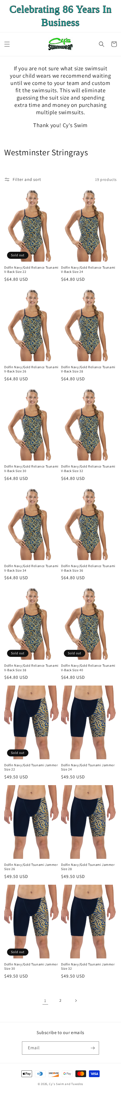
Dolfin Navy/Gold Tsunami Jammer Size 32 (88, 966)
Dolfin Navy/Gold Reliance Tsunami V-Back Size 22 (31, 269)
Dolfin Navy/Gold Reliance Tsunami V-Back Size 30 (31, 468)
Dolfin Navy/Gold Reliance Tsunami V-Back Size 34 (31, 568)
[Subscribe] (92, 1048)
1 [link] (45, 1000)
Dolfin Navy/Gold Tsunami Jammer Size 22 (31, 767)
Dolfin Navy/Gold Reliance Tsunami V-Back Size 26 (31, 369)
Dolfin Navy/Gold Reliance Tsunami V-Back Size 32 (88, 468)
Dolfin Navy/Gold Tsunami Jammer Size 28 (88, 866)
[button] (7, 44)
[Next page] (76, 1000)
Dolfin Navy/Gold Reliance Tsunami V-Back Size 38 (31, 667)
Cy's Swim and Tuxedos (66, 1084)
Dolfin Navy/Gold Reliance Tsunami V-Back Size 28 (88, 369)
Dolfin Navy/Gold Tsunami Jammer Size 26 (31, 866)
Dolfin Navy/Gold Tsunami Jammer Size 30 (31, 966)
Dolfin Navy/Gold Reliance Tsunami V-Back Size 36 (88, 568)
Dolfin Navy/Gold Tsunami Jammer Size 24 (88, 767)
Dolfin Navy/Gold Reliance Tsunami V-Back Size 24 (88, 269)
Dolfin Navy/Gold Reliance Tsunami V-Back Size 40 (88, 667)
